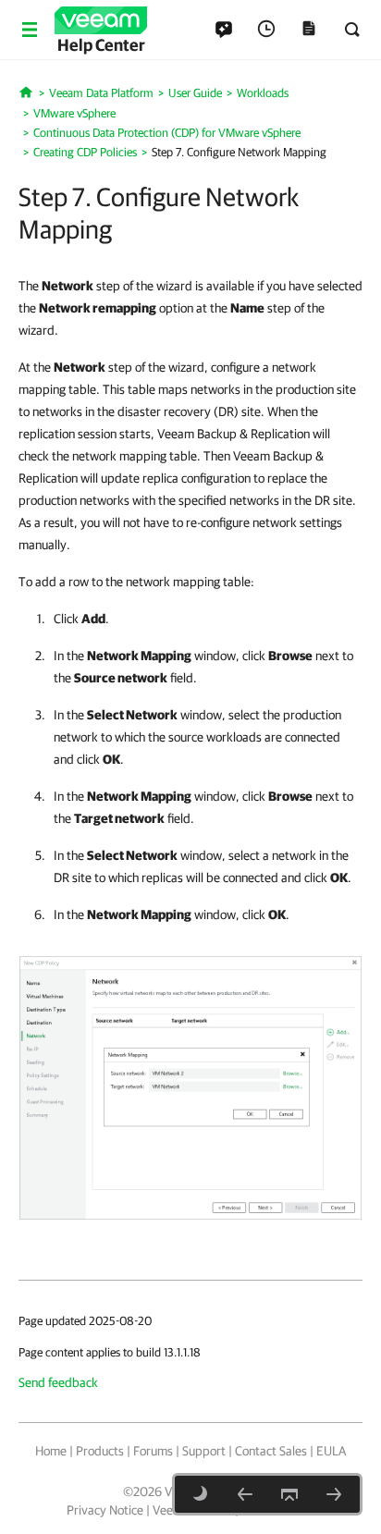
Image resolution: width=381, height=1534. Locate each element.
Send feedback (58, 1382)
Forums (153, 1450)
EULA (331, 1450)
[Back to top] (289, 1494)
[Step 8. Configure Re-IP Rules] (334, 1494)
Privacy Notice (105, 1510)
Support (204, 1450)
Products (100, 1450)
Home (51, 1450)
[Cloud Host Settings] (245, 1494)
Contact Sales (271, 1450)
